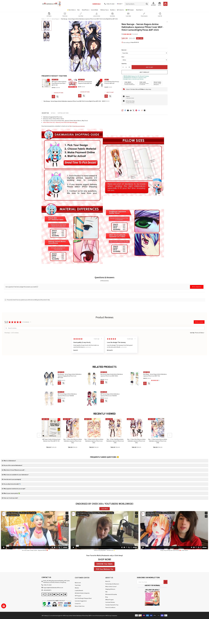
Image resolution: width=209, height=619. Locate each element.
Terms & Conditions (110, 607)
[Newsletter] (165, 582)
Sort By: (192, 333)
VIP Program (78, 595)
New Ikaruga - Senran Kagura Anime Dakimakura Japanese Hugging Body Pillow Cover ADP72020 (69, 375)
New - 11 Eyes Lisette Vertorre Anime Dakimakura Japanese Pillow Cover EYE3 (93, 441)
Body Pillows (85, 10)
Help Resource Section (79, 126)
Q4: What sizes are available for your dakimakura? (15, 474)
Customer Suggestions (81, 601)
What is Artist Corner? (111, 586)
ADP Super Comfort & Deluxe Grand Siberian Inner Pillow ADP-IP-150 (59, 83)
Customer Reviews (110, 602)
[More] (75, 10)
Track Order (78, 585)
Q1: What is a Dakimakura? (9, 460)
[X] (133, 110)
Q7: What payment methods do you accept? (13, 488)
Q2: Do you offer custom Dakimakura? (12, 465)
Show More (88, 347)
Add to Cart (149, 67)
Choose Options (58, 92)
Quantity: (124, 63)
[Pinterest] (136, 110)
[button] (49, 14)
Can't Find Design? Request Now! (83, 598)
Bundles (112, 10)
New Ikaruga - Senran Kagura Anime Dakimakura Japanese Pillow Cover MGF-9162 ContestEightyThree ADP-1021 (72, 101)
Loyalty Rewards (79, 590)
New (78, 10)
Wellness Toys (104, 10)
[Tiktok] (144, 110)
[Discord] (139, 110)
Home (43, 19)
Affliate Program (109, 599)
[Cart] (165, 4)
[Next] (170, 435)
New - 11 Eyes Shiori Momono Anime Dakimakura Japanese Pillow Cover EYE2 (72, 441)
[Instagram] (50, 594)
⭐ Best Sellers (71, 10)
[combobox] (136, 4)
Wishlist (77, 587)
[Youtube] (54, 594)
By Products (120, 10)
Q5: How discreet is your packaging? (11, 479)
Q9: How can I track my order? (10, 498)
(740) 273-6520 (47, 585)
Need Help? (139, 10)
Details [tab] (53, 113)
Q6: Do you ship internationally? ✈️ (11, 484)
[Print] (131, 110)
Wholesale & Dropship (111, 594)
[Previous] (39, 435)
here (76, 122)
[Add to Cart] (106, 96)
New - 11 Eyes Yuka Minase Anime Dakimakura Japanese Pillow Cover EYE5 (115, 441)
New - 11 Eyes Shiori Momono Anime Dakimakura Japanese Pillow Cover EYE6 (136, 441)
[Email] (128, 110)
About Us (107, 581)
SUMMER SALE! (96, 3)
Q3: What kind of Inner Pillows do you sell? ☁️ (14, 470)
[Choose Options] (53, 96)
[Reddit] (142, 110)
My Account (78, 582)
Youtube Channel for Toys (111, 605)
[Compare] (57, 96)
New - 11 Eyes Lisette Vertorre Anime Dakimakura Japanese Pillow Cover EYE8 (157, 441)
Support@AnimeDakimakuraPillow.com (53, 587)
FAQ (70, 126)
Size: (123, 57)
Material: (124, 50)
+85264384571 (47, 590)
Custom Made (94, 10)
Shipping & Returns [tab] (63, 113)
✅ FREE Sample (130, 10)
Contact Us (78, 603)
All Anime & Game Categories (82, 593)
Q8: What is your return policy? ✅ (11, 493)
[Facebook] (125, 110)
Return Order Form (79, 606)
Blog (106, 597)
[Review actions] (101, 339)
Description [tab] (45, 113)
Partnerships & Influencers (112, 584)
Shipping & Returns (110, 589)
